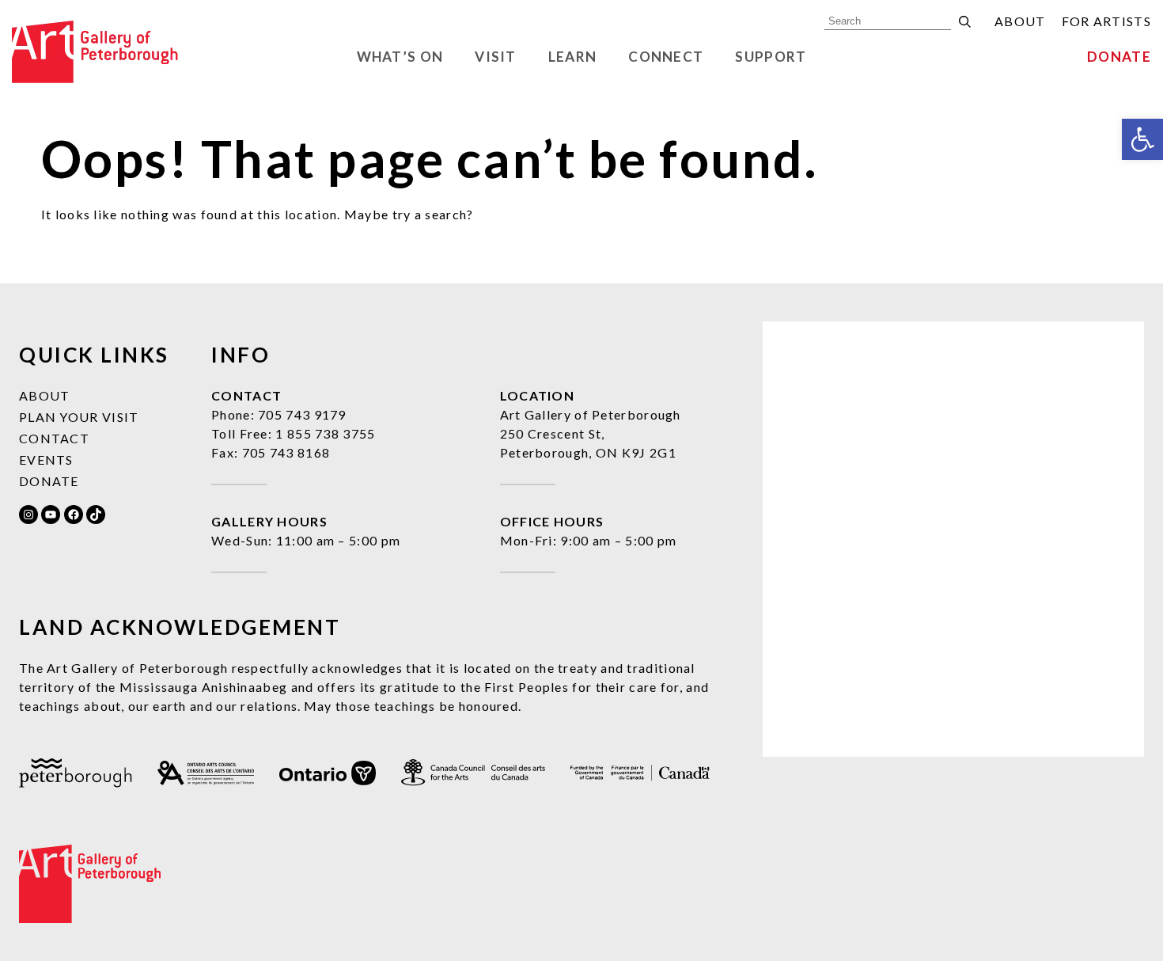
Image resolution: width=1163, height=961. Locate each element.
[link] (1142, 139)
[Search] (965, 22)
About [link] (1020, 20)
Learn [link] (572, 56)
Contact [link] (54, 438)
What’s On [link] (400, 56)
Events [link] (46, 459)
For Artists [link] (1106, 20)
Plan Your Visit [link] (79, 416)
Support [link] (770, 56)
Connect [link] (665, 56)
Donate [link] (1119, 56)
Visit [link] (496, 56)
